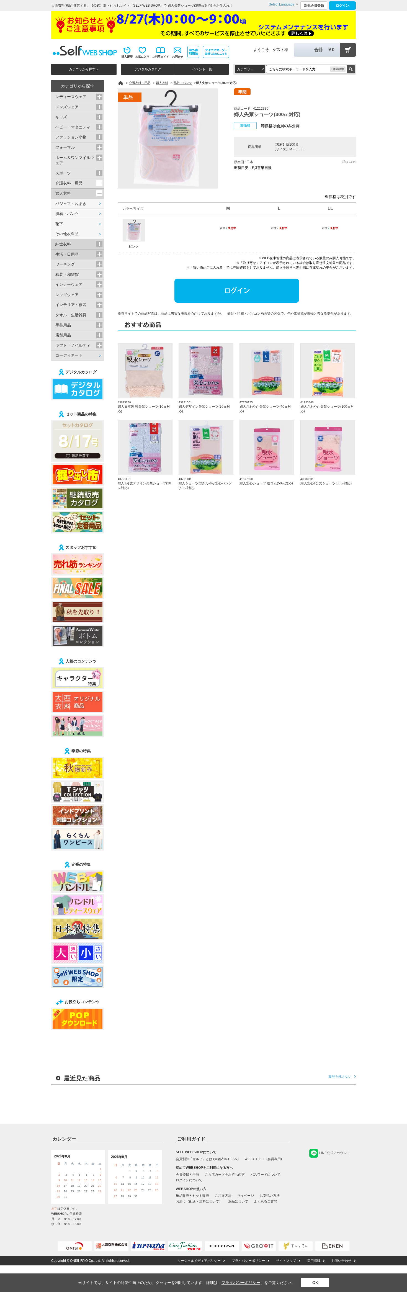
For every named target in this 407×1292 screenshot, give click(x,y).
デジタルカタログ (148, 69)
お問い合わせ (341, 1261)
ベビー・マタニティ (72, 127)
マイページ (245, 1196)
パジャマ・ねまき (70, 203)
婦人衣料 (63, 193)
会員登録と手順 (187, 1175)
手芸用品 (63, 325)
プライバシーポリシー (248, 1261)
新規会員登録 (314, 5)
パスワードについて (265, 1175)
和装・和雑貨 (67, 274)
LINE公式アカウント (334, 1153)
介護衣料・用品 (69, 183)
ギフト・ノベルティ (72, 345)
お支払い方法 (270, 1196)
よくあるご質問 (265, 1201)
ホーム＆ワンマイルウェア (74, 160)
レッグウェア (67, 294)
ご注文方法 (223, 1196)
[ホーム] (120, 83)
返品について (238, 1201)
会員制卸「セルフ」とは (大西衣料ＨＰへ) (207, 1159)
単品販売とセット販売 (192, 1196)
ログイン (342, 5)
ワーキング (65, 264)
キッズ (61, 117)
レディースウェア (70, 96)
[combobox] (250, 69)
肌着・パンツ (67, 213)
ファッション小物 (70, 137)
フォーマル (65, 147)
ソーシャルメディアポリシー (199, 1261)
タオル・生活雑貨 (70, 315)
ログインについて (189, 1180)
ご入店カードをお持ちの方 (225, 1175)
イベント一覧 (202, 69)
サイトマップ (286, 1261)
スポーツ (63, 173)
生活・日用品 (67, 254)
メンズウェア (67, 107)
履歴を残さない (340, 1076)
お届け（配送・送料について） (199, 1201)
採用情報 (313, 1261)
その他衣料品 (67, 234)
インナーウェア (69, 284)
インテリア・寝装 (70, 304)
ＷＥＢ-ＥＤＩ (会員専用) (263, 1159)
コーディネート (69, 355)
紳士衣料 (63, 244)
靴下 (59, 224)
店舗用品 (63, 335)
